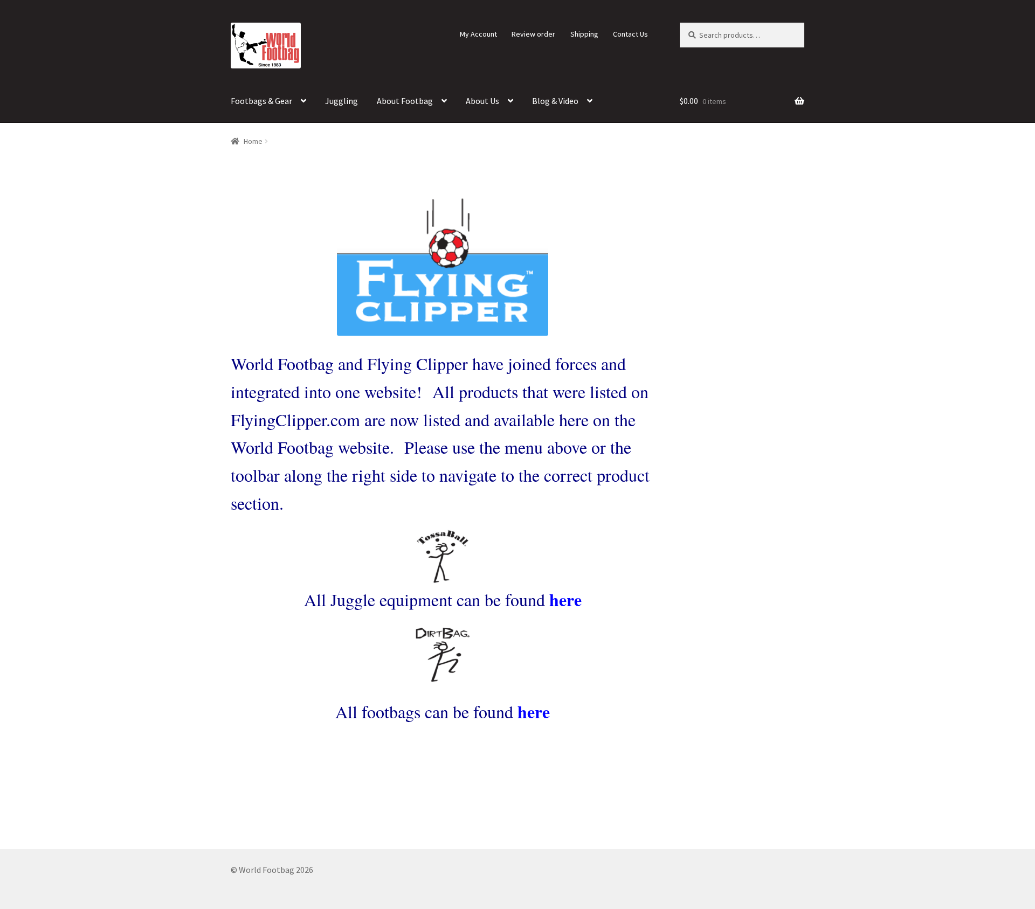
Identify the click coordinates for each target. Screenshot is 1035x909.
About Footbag (405, 100)
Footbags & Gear (261, 100)
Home (253, 141)
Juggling (341, 100)
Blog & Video (555, 100)
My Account (478, 34)
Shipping (584, 34)
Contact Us (630, 34)
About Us (482, 100)
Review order (533, 34)
